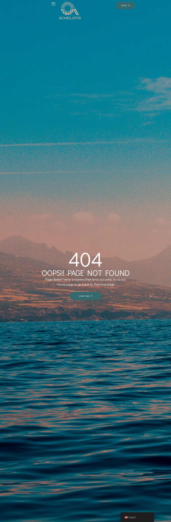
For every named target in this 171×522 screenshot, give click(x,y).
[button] (125, 5)
